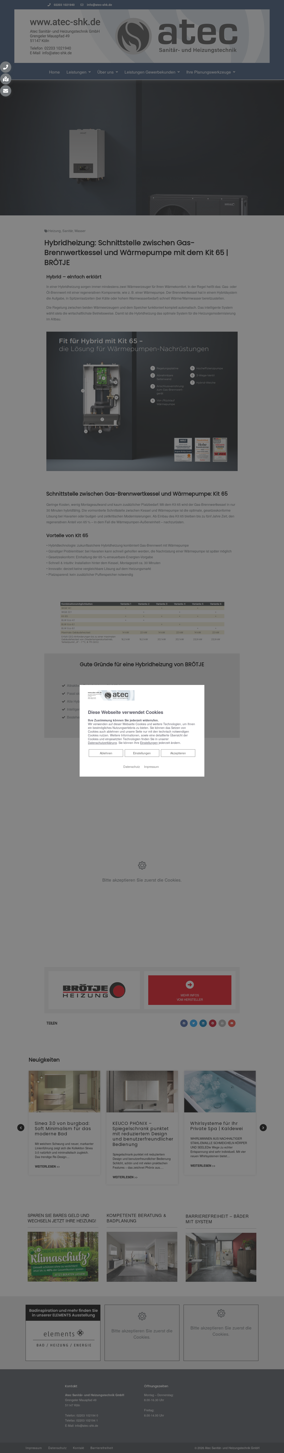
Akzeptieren (178, 753)
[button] (5, 67)
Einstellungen (142, 753)
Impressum (151, 766)
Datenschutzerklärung (102, 743)
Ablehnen (106, 753)
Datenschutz (131, 766)
